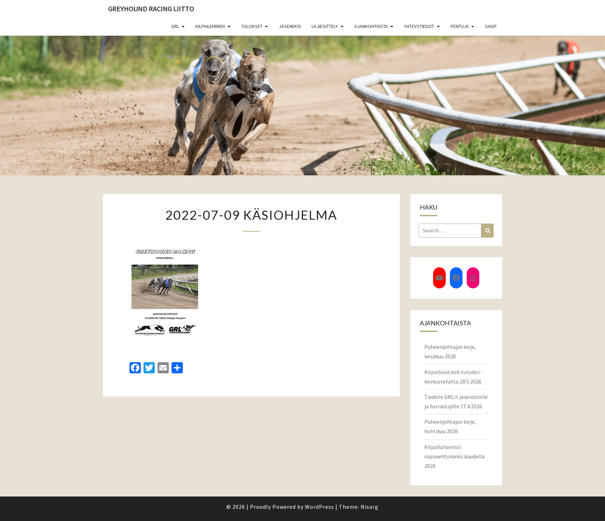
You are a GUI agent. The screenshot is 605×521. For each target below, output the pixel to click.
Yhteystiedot (419, 26)
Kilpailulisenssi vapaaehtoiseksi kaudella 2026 (454, 456)
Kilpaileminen (210, 26)
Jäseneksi (290, 26)
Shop (491, 26)
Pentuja (460, 26)
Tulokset (252, 26)
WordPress (319, 506)
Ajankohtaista (371, 26)
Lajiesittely (325, 26)
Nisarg (369, 506)
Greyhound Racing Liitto (151, 8)
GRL (175, 26)
